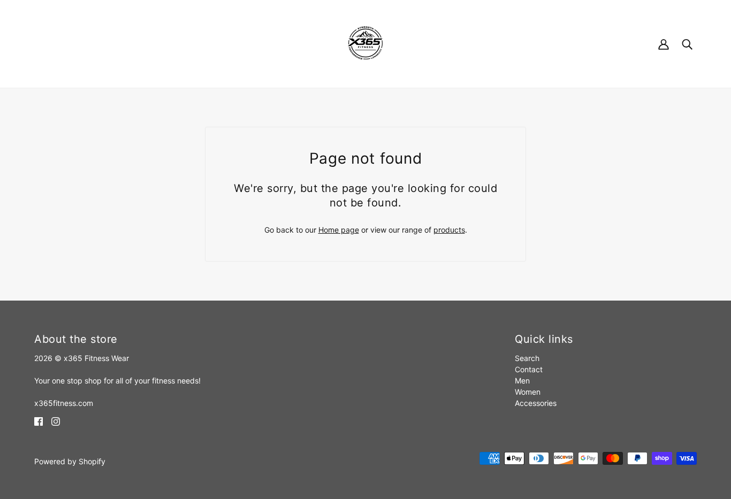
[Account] (663, 43)
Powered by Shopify (69, 461)
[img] (38, 421)
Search (527, 358)
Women (527, 391)
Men (522, 380)
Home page (338, 229)
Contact (529, 369)
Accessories (536, 403)
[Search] (687, 43)
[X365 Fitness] (365, 43)
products (449, 229)
